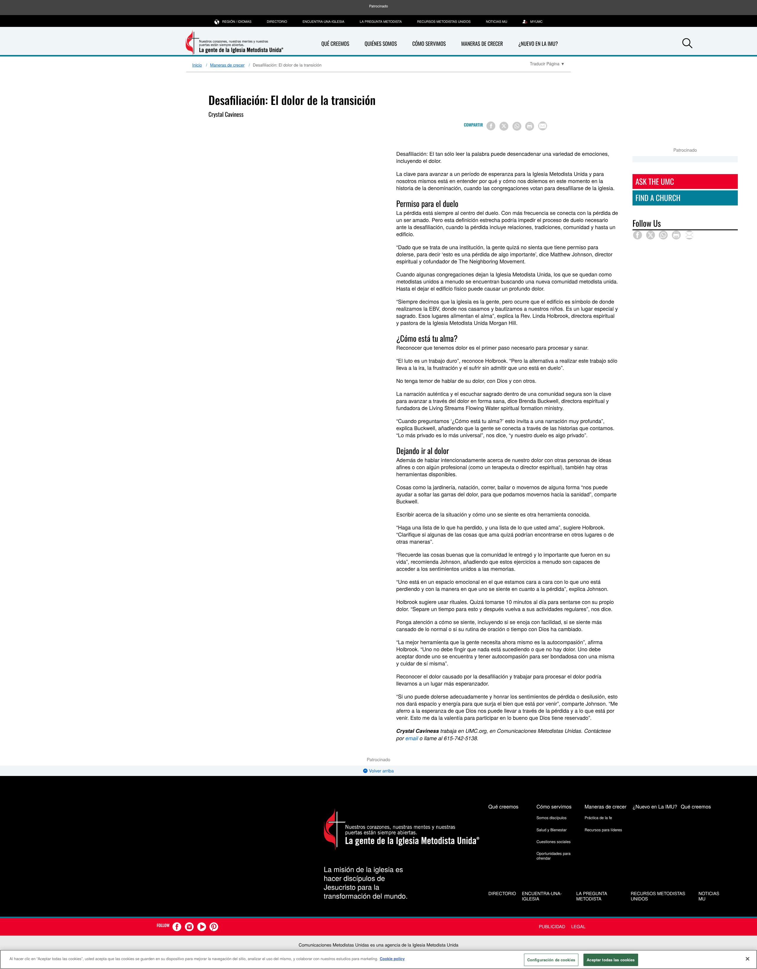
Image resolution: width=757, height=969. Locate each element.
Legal (578, 926)
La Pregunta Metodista (381, 21)
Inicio (197, 65)
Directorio (277, 21)
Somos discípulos (551, 817)
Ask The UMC (654, 181)
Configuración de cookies (551, 959)
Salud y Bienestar (551, 829)
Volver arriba (381, 771)
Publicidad (552, 926)
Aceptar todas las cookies (611, 959)
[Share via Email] (542, 125)
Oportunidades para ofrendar (553, 855)
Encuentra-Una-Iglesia (323, 21)
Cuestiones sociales (553, 841)
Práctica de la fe (598, 817)
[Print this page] (529, 126)
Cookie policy (392, 958)
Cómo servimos (429, 44)
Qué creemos (335, 44)
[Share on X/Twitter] (503, 126)
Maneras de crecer (482, 44)
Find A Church (657, 197)
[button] (687, 44)
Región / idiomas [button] (236, 21)
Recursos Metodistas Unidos (444, 21)
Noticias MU (496, 21)
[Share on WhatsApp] (516, 126)
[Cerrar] (747, 958)
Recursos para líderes (603, 829)
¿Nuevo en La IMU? (538, 44)
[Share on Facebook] (490, 125)
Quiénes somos (381, 44)
